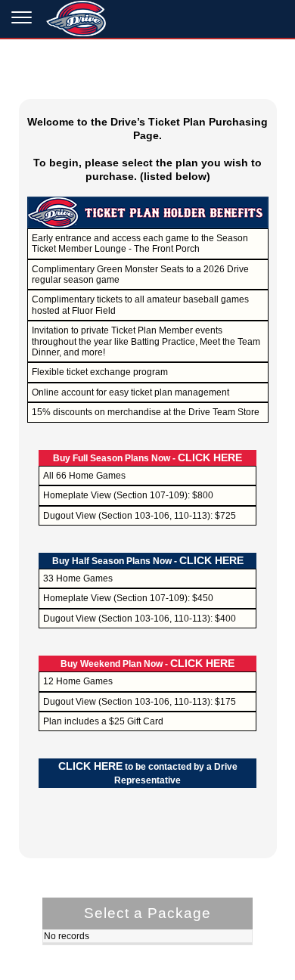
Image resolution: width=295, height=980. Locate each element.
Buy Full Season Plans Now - (147, 458)
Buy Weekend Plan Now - (147, 664)
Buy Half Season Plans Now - (148, 561)
